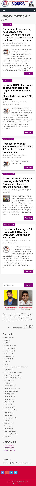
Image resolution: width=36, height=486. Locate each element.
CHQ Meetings (9, 348)
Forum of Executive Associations (15, 367)
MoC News (8, 402)
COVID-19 (7, 359)
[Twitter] (16, 472)
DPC (5, 361)
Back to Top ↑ (18, 484)
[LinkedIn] (11, 472)
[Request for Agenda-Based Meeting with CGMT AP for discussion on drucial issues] (6, 164)
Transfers (7, 428)
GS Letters (7, 380)
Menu (3, 10)
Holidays (7, 383)
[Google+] (7, 472)
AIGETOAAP (12, 481)
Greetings (7, 369)
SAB (5, 420)
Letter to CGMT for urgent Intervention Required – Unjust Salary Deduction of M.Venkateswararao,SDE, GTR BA (18, 92)
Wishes (6, 436)
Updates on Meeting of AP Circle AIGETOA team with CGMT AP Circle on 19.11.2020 (17, 233)
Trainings (7, 426)
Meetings (6, 45)
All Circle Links (9, 448)
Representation (9, 418)
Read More (28, 74)
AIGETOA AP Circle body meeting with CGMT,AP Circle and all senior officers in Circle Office (17, 182)
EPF (5, 364)
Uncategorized (14, 45)
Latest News (18, 240)
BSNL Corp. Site (9, 450)
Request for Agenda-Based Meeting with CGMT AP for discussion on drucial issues (18, 148)
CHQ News (8, 351)
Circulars (7, 353)
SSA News (7, 423)
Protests (7, 415)
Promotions (8, 412)
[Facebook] (2, 472)
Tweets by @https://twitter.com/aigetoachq (17, 463)
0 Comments (26, 45)
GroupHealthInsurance (11, 377)
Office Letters (9, 410)
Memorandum (9, 399)
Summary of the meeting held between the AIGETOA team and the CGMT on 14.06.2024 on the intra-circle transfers (18, 34)
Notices (7, 404)
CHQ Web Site (9, 445)
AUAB (6, 340)
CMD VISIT (8, 356)
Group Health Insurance (12, 372)
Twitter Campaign (10, 431)
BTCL (6, 343)
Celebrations (8, 345)
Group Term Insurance (11, 375)
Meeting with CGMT (20, 43)
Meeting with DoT (10, 391)
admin (9, 43)
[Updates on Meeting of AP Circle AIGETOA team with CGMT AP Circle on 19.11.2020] (6, 249)
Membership (8, 396)
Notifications (7, 157)
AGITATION (8, 337)
